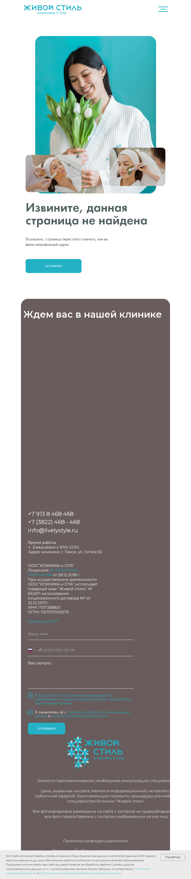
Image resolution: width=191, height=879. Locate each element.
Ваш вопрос (39, 663)
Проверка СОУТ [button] (43, 621)
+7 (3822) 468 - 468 (54, 522)
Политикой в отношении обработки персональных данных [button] (80, 873)
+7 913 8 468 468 (51, 513)
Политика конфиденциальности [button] (95, 841)
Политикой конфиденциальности (79, 716)
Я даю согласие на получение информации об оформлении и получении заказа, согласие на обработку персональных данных (83, 699)
